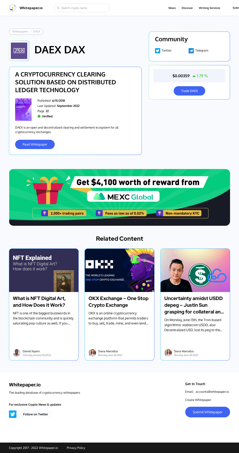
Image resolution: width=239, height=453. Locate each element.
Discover (187, 8)
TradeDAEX (189, 91)
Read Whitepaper (35, 144)
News (172, 8)
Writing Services (209, 8)
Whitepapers (20, 31)
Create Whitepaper (198, 400)
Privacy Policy (76, 448)
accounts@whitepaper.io (212, 391)
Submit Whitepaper (208, 412)
